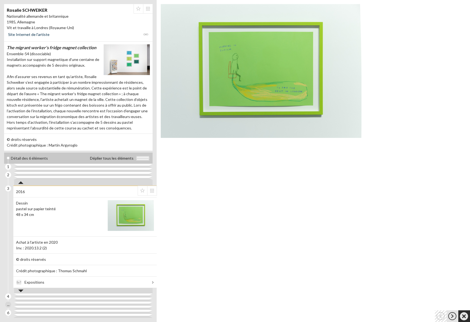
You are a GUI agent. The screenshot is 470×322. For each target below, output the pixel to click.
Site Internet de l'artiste (29, 34)
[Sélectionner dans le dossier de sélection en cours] (138, 8)
